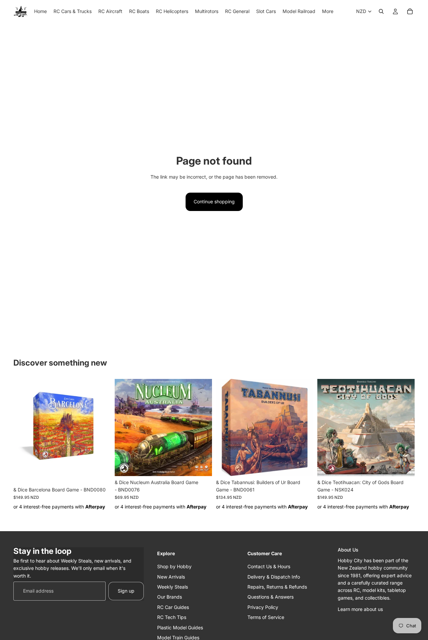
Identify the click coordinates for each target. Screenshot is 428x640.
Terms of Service (265, 617)
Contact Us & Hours (268, 567)
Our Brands (169, 597)
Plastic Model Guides (180, 627)
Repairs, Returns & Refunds (277, 587)
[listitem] (328, 11)
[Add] (100, 473)
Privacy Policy (262, 607)
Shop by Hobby (174, 567)
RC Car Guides (173, 607)
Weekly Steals (172, 587)
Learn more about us (360, 609)
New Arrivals (171, 577)
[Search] (381, 11)
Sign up (126, 591)
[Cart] (410, 11)
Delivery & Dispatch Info (273, 577)
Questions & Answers (270, 597)
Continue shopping (214, 201)
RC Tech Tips (171, 617)
